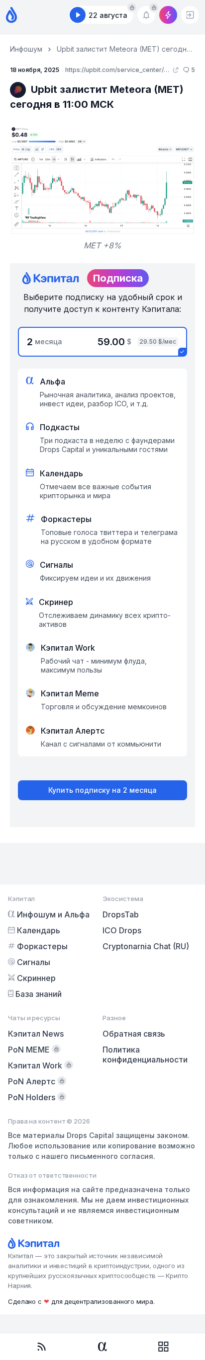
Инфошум (26, 49)
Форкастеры (42, 946)
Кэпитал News (36, 1034)
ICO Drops (121, 930)
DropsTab (120, 914)
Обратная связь (133, 1034)
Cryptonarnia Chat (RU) (145, 946)
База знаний (38, 994)
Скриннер (36, 978)
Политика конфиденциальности (145, 1054)
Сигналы (33, 962)
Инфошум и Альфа (53, 914)
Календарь (38, 930)
